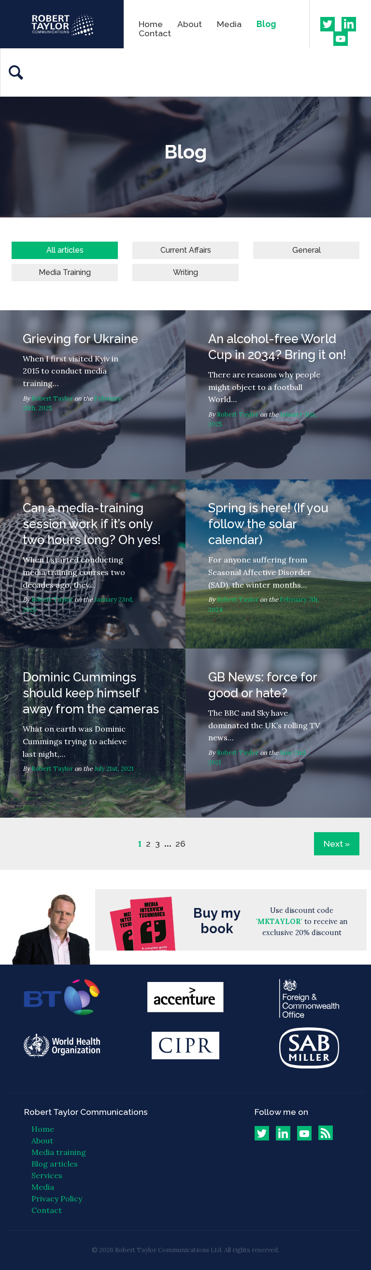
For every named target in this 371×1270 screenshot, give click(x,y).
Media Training (65, 272)
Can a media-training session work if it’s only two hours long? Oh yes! (92, 564)
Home (151, 24)
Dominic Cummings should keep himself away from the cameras (92, 733)
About (189, 24)
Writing (185, 272)
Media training (58, 1152)
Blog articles (54, 1164)
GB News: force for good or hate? (278, 733)
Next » (337, 843)
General (306, 250)
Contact (155, 33)
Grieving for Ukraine (92, 394)
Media (229, 24)
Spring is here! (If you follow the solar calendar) (278, 564)
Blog (266, 24)
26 (180, 843)
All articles (65, 250)
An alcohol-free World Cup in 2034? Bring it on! (278, 394)
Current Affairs (185, 250)
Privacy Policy (56, 1198)
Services (46, 1175)
